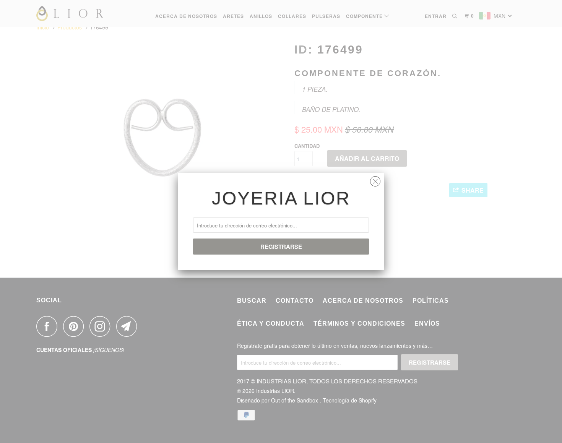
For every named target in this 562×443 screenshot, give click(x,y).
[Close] (375, 179)
